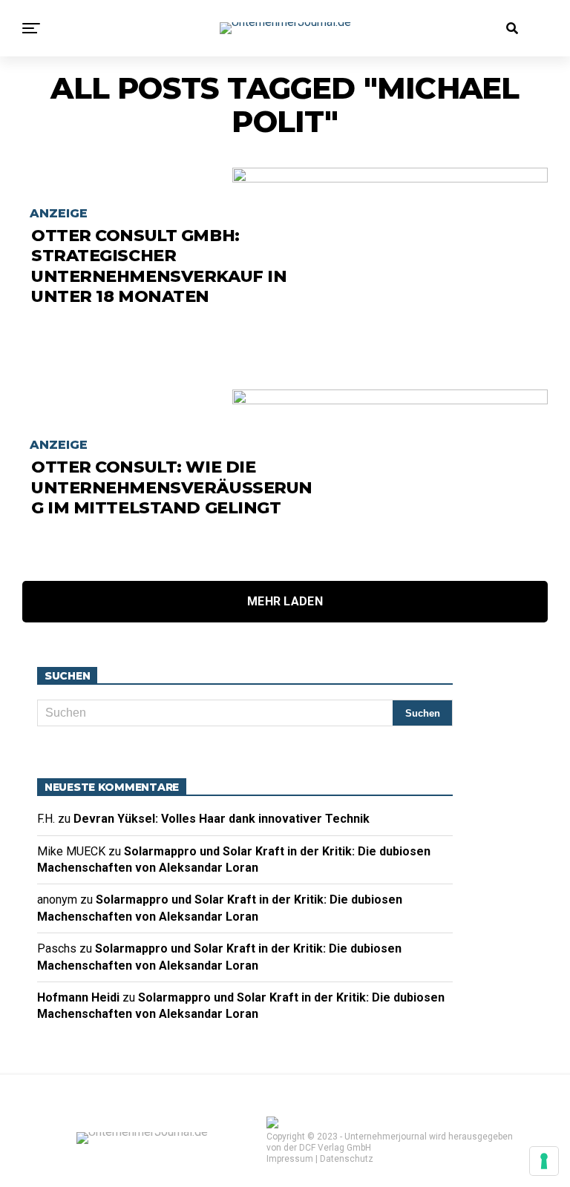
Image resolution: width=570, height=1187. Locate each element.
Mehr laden (285, 601)
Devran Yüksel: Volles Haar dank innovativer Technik (224, 819)
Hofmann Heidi (78, 997)
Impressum (289, 1159)
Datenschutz (346, 1159)
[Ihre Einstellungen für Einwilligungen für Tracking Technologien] (544, 1161)
